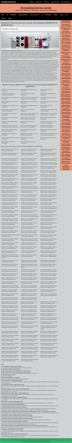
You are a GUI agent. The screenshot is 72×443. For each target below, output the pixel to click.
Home (2, 14)
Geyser (56, 14)
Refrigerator (13, 14)
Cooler (61, 14)
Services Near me (66, 2)
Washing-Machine (23, 14)
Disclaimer (8, 440)
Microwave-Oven (34, 14)
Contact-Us (39, 2)
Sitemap (3, 440)
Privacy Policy (14, 440)
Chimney (3, 18)
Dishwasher (48, 14)
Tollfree (31, 2)
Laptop (10, 18)
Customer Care (55, 2)
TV (42, 14)
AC (7, 14)
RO (66, 14)
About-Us (46, 2)
